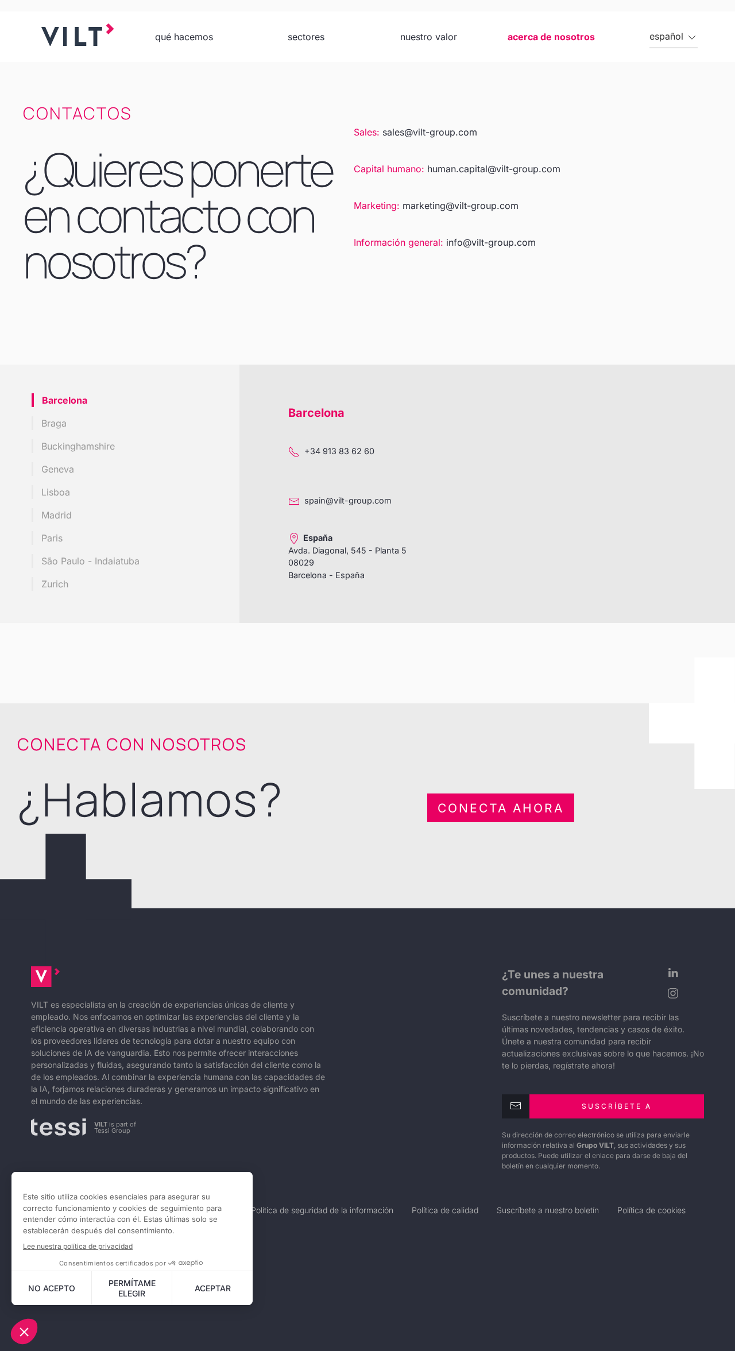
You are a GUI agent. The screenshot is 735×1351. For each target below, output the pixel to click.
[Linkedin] (670, 972)
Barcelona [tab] (64, 400)
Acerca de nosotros (551, 36)
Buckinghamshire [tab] (78, 446)
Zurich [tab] (54, 584)
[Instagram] (670, 993)
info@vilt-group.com (491, 242)
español (667, 36)
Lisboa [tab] (55, 492)
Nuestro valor (428, 36)
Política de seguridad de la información (322, 1210)
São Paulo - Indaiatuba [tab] (90, 561)
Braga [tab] (54, 423)
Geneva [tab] (57, 469)
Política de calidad (445, 1210)
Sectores (306, 36)
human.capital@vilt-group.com (493, 169)
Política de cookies (651, 1210)
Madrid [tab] (56, 515)
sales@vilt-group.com (429, 132)
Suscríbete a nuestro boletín (548, 1210)
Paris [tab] (52, 538)
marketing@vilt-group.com (461, 205)
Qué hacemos (184, 36)
